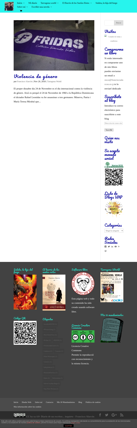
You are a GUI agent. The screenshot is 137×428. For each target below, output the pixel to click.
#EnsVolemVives (50, 335)
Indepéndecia (49, 367)
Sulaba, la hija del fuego (106, 3)
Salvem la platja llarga (52, 383)
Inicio (19, 3)
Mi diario (32, 3)
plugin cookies (75, 422)
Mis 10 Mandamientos (66, 402)
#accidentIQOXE (50, 324)
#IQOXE (58, 340)
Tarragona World (54, 81)
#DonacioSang (49, 329)
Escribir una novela (40, 7)
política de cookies (33, 423)
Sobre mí (21, 7)
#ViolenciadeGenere (51, 346)
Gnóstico (48, 362)
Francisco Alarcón (24, 81)
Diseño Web (26, 402)
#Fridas (47, 340)
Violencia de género (35, 76)
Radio (47, 378)
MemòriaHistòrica (50, 373)
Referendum (57, 378)
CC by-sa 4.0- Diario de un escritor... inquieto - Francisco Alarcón (59, 416)
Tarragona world (48, 3)
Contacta (49, 402)
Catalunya (48, 351)
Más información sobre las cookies (27, 407)
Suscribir (109, 130)
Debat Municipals (50, 356)
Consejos (59, 351)
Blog (80, 402)
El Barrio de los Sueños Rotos (75, 3)
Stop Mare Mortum (51, 389)
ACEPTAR (68, 426)
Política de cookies (93, 402)
